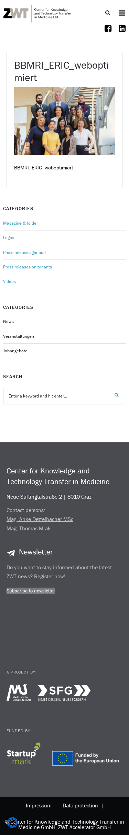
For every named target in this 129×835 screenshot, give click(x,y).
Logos (8, 237)
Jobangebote (15, 351)
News (8, 321)
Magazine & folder (20, 223)
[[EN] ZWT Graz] (37, 13)
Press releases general (24, 252)
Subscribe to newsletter (31, 591)
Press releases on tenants (27, 267)
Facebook (108, 32)
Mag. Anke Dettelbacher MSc (40, 518)
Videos (9, 281)
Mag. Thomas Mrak (29, 528)
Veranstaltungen (18, 336)
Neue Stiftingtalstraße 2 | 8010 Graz (49, 496)
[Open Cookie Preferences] (12, 826)
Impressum (39, 805)
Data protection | (82, 805)
